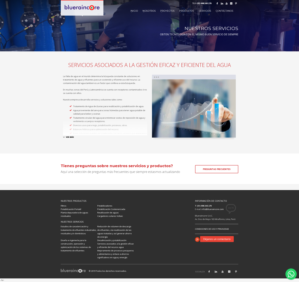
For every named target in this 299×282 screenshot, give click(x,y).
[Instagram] (231, 3)
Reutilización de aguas (108, 212)
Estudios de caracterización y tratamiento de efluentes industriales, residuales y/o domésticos (79, 230)
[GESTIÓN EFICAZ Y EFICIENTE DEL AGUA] (194, 108)
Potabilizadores (104, 205)
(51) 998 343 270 (204, 3)
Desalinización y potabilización (111, 240)
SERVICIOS (205, 10)
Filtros (63, 205)
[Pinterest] (236, 3)
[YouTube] (222, 271)
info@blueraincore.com (213, 209)
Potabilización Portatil (71, 209)
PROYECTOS (167, 10)
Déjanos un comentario (217, 239)
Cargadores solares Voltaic (110, 216)
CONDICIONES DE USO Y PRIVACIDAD (212, 229)
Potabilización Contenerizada (111, 209)
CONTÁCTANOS (224, 10)
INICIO (134, 10)
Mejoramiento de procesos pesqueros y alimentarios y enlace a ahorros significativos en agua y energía (115, 254)
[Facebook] (217, 3)
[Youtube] (226, 3)
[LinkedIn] (222, 3)
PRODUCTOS (186, 10)
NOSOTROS (149, 10)
